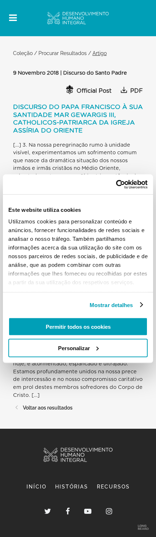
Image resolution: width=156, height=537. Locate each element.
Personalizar (74, 348)
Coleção (23, 53)
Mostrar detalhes (111, 305)
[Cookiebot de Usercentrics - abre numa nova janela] (116, 184)
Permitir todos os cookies (78, 327)
